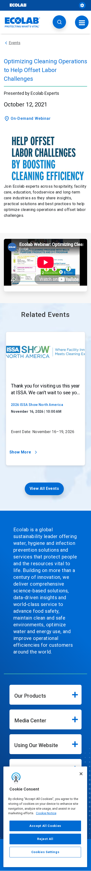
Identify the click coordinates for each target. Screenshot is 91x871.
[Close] (81, 773)
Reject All (45, 839)
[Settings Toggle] (82, 5)
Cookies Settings (45, 852)
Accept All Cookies (45, 826)
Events (14, 42)
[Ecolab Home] (22, 22)
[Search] (59, 22)
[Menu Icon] (82, 22)
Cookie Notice (46, 813)
